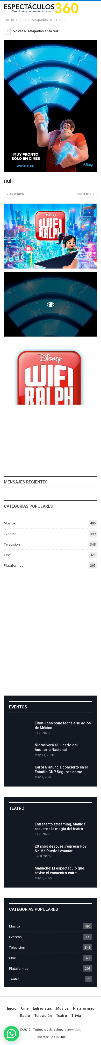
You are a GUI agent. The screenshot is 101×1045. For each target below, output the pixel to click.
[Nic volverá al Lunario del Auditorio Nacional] (20, 751)
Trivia (76, 1016)
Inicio (12, 1008)
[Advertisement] (50, 630)
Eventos (10, 533)
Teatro (14, 979)
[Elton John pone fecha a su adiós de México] (20, 729)
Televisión (12, 544)
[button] (11, 1033)
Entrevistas (42, 1008)
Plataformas (13, 565)
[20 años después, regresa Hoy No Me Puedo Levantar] (20, 852)
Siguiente (84, 194)
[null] (50, 236)
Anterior (16, 194)
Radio (25, 1016)
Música (9, 523)
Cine (7, 555)
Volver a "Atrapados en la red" (35, 31)
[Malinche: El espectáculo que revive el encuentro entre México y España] (20, 874)
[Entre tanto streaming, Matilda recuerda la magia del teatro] (20, 830)
